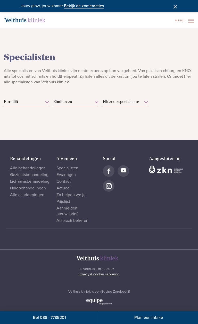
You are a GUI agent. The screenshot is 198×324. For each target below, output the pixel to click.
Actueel (63, 188)
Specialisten (67, 168)
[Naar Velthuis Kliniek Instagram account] (108, 186)
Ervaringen (66, 174)
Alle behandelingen (28, 168)
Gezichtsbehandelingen (31, 174)
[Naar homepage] (24, 20)
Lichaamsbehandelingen (32, 181)
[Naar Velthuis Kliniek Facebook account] (108, 171)
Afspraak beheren (72, 220)
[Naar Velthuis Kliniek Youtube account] (123, 171)
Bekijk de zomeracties (84, 5)
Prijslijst (63, 201)
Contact (63, 181)
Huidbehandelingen (28, 188)
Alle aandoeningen (27, 194)
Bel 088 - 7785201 (49, 317)
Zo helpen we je (71, 194)
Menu (180, 20)
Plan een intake (148, 317)
